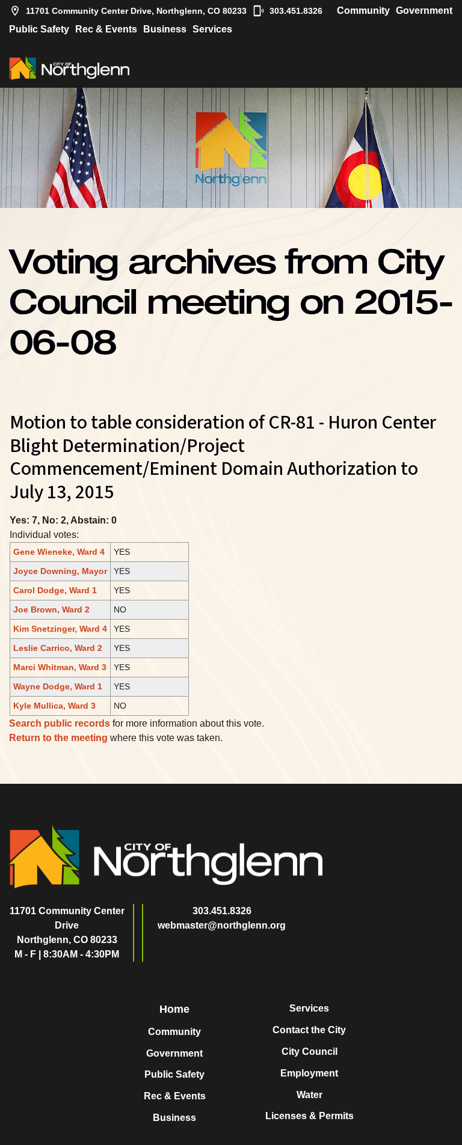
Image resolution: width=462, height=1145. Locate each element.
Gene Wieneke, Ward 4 (59, 552)
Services (212, 29)
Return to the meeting (58, 738)
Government (424, 10)
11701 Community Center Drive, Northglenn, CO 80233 (136, 11)
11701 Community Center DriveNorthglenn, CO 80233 (67, 925)
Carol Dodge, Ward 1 (55, 590)
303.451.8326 (296, 11)
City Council (309, 1051)
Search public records (59, 723)
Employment (309, 1073)
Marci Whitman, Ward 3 (59, 667)
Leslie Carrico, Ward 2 (57, 648)
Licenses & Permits (309, 1116)
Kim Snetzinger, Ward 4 (60, 629)
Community (363, 10)
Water (309, 1095)
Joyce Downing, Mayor (60, 571)
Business (164, 29)
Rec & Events (106, 29)
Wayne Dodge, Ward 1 (57, 686)
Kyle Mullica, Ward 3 (54, 705)
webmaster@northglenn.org (222, 925)
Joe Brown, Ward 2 (51, 609)
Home (174, 1009)
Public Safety (39, 29)
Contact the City (309, 1030)
